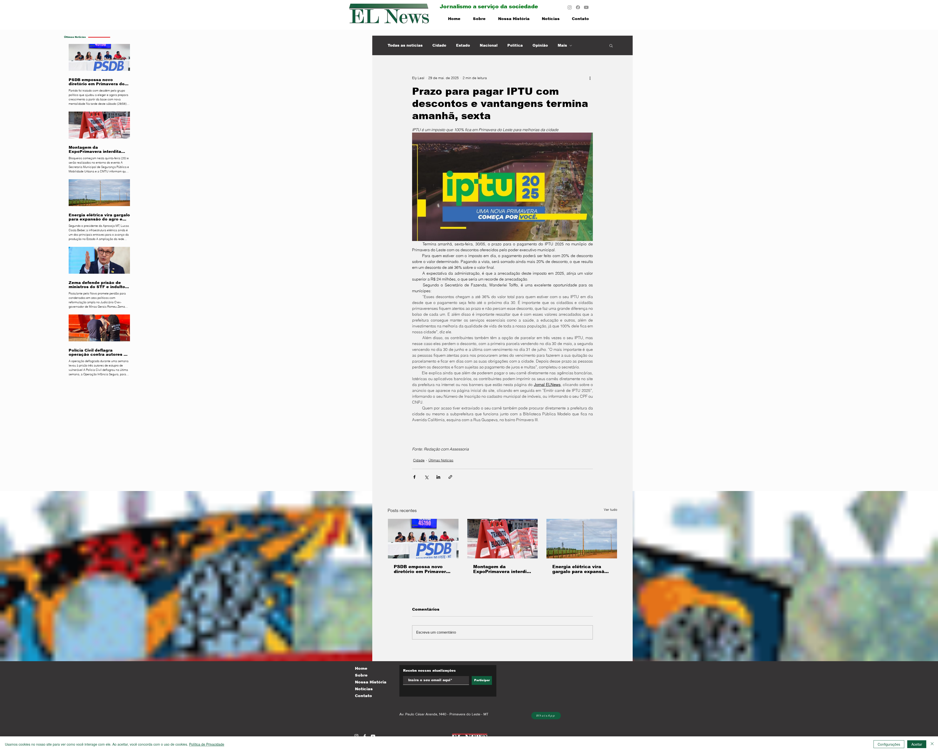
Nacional (489, 45)
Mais (562, 45)
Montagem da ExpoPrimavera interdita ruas (502, 569)
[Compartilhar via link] (450, 477)
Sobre (361, 675)
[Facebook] (578, 7)
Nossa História (370, 682)
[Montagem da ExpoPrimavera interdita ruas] (502, 538)
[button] (611, 45)
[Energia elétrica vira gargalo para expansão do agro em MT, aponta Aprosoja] (581, 538)
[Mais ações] (590, 78)
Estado (463, 45)
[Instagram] (569, 7)
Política (515, 45)
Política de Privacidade (206, 744)
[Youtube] (586, 7)
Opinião (540, 45)
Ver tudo (610, 509)
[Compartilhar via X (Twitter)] (426, 477)
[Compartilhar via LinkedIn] (438, 477)
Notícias (364, 689)
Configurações (889, 744)
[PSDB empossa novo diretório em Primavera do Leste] (423, 538)
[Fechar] (932, 744)
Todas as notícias (405, 45)
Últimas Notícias (440, 460)
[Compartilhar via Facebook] (414, 477)
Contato (363, 696)
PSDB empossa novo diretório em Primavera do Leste (421, 569)
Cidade (439, 45)
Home (361, 668)
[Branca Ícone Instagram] (356, 736)
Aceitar (916, 744)
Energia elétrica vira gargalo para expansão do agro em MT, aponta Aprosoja (579, 569)
